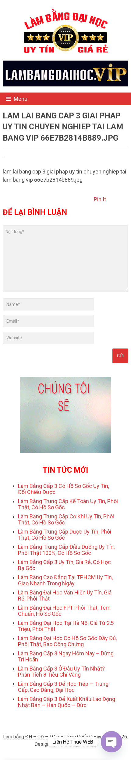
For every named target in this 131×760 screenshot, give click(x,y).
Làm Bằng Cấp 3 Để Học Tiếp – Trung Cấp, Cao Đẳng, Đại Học (63, 687)
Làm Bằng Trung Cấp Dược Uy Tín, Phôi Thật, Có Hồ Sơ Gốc (64, 534)
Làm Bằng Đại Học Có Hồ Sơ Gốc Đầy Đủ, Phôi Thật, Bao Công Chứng (67, 641)
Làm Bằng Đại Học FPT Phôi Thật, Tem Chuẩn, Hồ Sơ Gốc (64, 610)
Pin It (100, 199)
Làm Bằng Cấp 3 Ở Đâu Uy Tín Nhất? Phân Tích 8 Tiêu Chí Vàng (61, 671)
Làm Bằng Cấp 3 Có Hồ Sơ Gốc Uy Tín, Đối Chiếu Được (63, 489)
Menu (20, 99)
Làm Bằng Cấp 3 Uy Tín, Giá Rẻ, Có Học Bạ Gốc (64, 565)
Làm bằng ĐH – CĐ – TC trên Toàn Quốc (45, 737)
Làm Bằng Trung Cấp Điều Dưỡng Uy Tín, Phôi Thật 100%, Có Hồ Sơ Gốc (66, 550)
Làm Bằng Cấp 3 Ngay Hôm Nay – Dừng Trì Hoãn (66, 656)
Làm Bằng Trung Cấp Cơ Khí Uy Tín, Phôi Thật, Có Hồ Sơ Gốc (66, 519)
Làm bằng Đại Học (77, 744)
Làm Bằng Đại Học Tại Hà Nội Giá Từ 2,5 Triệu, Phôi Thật (66, 626)
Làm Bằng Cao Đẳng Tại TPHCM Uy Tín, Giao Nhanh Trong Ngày (65, 580)
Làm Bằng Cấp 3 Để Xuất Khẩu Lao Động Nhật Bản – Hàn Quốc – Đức (66, 702)
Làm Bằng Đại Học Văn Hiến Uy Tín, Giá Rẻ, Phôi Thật (65, 595)
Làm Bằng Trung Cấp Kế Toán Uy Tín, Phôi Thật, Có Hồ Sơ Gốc (68, 504)
